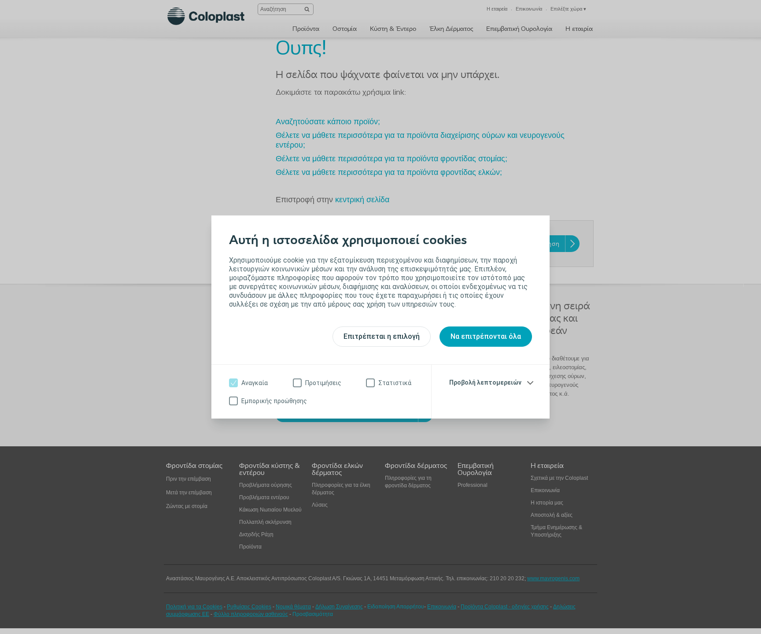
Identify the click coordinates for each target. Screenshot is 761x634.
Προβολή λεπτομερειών (485, 382)
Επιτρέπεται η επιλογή (382, 336)
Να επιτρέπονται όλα (486, 336)
